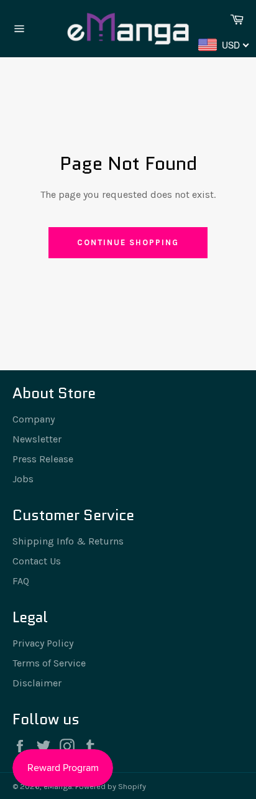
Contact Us (36, 561)
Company (33, 419)
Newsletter (37, 439)
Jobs (23, 479)
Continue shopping (127, 242)
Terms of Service (49, 663)
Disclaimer (37, 683)
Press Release (42, 459)
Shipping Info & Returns (68, 541)
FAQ (20, 581)
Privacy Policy (42, 643)
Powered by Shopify (110, 786)
